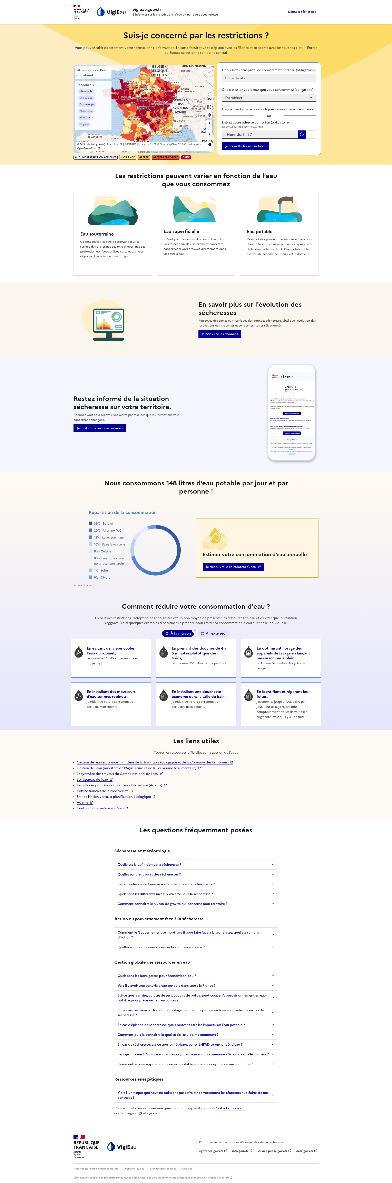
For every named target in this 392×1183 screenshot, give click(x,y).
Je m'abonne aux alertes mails (100, 428)
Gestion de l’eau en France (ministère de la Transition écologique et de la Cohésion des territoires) (152, 762)
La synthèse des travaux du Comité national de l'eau (117, 773)
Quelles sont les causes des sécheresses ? (149, 874)
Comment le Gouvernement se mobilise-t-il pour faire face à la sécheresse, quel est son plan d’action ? (189, 935)
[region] (144, 109)
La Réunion (86, 98)
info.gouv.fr (242, 1151)
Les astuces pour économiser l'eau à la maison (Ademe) (119, 785)
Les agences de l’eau (92, 779)
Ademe (85, 802)
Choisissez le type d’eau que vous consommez (267, 89)
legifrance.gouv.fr (210, 1151)
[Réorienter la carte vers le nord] (209, 135)
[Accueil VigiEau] (121, 1146)
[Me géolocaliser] (312, 134)
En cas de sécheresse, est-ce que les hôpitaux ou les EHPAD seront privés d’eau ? (180, 1044)
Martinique (86, 111)
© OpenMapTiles (167, 144)
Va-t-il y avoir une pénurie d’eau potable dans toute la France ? (167, 985)
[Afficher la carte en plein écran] (209, 107)
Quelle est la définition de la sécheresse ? (149, 864)
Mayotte (85, 117)
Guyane (84, 124)
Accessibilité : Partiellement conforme (96, 1169)
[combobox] (260, 134)
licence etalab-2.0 (218, 1178)
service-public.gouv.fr (272, 1151)
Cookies (187, 1169)
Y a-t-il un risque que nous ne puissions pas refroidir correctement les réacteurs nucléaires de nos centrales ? (193, 1095)
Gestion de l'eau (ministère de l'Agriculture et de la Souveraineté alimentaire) (136, 767)
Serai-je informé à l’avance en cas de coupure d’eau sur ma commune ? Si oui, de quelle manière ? (193, 1054)
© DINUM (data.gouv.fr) (139, 144)
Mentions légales (134, 1169)
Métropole (86, 91)
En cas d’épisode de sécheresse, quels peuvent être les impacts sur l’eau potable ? (181, 1024)
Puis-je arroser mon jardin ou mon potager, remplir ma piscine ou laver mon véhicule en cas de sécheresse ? (191, 1012)
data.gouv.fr (306, 1151)
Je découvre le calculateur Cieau (231, 567)
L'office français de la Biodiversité (103, 790)
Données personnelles (163, 1169)
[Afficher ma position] (209, 115)
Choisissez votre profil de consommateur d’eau (268, 69)
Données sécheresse (302, 12)
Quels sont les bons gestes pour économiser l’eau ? (157, 975)
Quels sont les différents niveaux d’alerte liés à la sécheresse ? (165, 893)
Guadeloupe (87, 104)
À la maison (180, 633)
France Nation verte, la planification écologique (114, 796)
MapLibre (112, 144)
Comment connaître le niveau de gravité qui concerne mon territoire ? (172, 903)
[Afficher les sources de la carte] (209, 144)
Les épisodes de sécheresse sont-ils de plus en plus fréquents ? (166, 884)
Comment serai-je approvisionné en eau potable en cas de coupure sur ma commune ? (185, 1064)
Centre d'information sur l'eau (100, 808)
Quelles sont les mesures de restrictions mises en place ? (161, 947)
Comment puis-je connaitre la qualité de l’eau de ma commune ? (168, 1034)
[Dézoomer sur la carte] (209, 129)
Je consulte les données (220, 333)
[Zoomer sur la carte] (209, 123)
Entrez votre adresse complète (256, 122)
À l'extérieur (216, 633)
